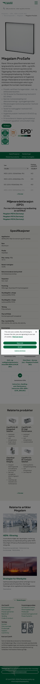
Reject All (20, 343)
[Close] (36, 332)
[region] (20, 342)
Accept (20, 347)
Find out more (17, 337)
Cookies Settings (20, 350)
